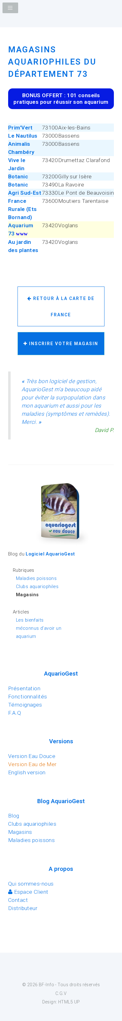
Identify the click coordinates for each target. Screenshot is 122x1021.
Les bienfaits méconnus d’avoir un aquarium (38, 628)
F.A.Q (14, 713)
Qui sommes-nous (31, 884)
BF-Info (46, 984)
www (22, 234)
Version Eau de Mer (32, 764)
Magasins (20, 832)
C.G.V (61, 993)
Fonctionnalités (27, 696)
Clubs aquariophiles (37, 586)
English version (27, 772)
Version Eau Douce (31, 756)
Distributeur (22, 908)
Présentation (24, 688)
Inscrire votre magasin (63, 343)
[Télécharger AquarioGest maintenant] (61, 545)
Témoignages (25, 705)
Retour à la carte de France (63, 306)
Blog (13, 816)
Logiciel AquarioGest (50, 554)
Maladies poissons (36, 578)
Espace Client (30, 892)
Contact (18, 900)
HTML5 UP (69, 1001)
